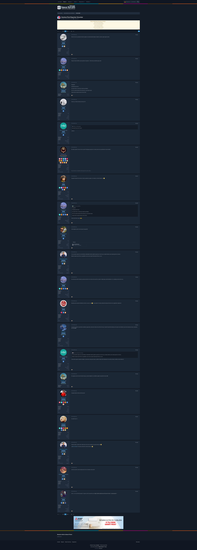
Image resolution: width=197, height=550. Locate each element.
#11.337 (136, 416)
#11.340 (136, 491)
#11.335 (136, 373)
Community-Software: (98, 546)
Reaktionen (59, 48)
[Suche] (138, 2)
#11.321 (137, 34)
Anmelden (133, 1)
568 (67, 31)
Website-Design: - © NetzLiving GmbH (98, 545)
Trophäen (59, 49)
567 (65, 31)
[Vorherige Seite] (58, 31)
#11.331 (137, 277)
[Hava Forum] (98, 7)
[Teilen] (139, 31)
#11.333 (136, 324)
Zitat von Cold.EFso (77, 206)
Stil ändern (138, 541)
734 (71, 31)
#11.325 (136, 123)
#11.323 (136, 82)
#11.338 (136, 442)
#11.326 (136, 147)
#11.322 (136, 58)
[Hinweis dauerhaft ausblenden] (138, 21)
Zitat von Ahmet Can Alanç (78, 352)
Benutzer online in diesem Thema (64, 534)
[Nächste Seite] (73, 31)
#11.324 (136, 99)
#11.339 (136, 467)
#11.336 (136, 390)
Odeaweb (100, 548)
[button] (127, 2)
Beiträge (59, 74)
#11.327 (136, 176)
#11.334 (136, 349)
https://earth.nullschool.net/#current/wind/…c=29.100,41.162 (105, 493)
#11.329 (136, 226)
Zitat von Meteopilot (77, 126)
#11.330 (136, 252)
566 (63, 31)
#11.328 (136, 203)
